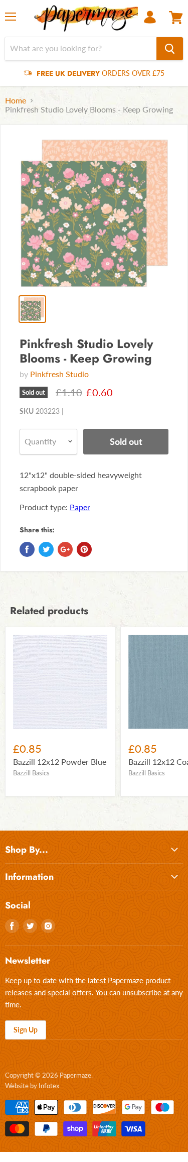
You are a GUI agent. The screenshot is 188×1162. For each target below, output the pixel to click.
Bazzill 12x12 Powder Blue (59, 761)
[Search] (169, 48)
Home (15, 100)
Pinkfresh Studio (59, 374)
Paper (80, 507)
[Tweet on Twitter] (46, 549)
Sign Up (26, 1029)
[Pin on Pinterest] (84, 549)
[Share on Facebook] (27, 549)
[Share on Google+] (65, 549)
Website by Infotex (32, 1086)
